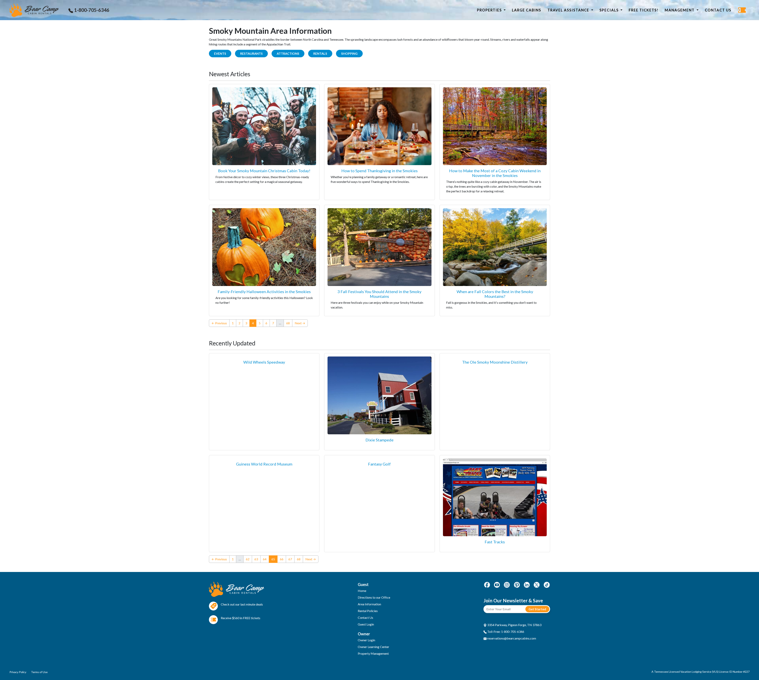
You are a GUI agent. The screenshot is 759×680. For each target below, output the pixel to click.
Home (362, 591)
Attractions (288, 53)
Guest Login (366, 624)
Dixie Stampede (379, 439)
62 (247, 559)
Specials (609, 10)
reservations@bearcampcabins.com (511, 638)
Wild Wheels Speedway (264, 362)
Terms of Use (39, 672)
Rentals (320, 53)
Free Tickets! (643, 10)
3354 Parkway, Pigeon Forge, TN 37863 (514, 625)
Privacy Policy (17, 672)
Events (220, 53)
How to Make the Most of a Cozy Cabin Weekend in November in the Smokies (495, 173)
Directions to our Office (374, 597)
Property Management (373, 653)
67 (290, 559)
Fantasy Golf (379, 464)
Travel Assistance (569, 10)
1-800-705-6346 (91, 10)
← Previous (219, 323)
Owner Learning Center (373, 647)
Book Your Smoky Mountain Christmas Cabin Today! (264, 170)
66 (281, 559)
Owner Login (366, 640)
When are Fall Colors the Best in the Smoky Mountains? (495, 294)
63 (256, 559)
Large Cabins (526, 10)
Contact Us (718, 10)
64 (264, 559)
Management (680, 10)
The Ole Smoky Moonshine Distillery (495, 362)
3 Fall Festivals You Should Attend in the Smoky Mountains (379, 294)
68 (288, 323)
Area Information (369, 604)
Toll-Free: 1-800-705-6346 (505, 631)
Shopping (349, 53)
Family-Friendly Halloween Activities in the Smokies (264, 291)
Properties (490, 10)
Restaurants (251, 53)
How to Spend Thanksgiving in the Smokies (379, 170)
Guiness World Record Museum (264, 464)
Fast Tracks (495, 541)
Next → (300, 323)
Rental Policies (368, 611)
